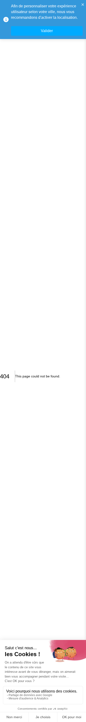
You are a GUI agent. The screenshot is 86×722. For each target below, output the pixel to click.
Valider (47, 31)
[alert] (43, 19)
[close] (83, 4)
